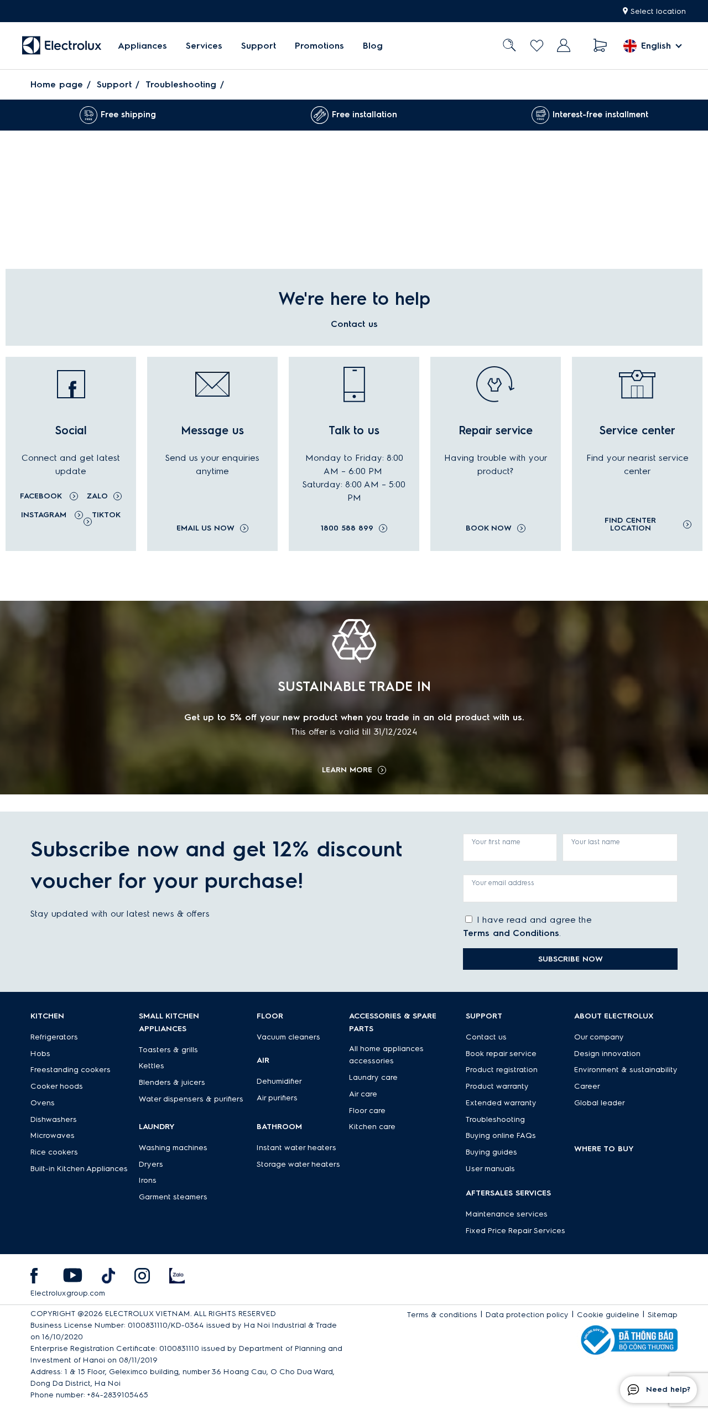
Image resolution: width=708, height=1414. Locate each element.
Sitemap (663, 1314)
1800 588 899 (347, 528)
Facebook (42, 496)
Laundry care (373, 1077)
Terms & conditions (442, 1314)
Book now (489, 528)
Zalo (97, 496)
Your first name (496, 842)
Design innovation (607, 1053)
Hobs (40, 1053)
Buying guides (491, 1152)
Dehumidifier (279, 1081)
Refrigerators (54, 1037)
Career (587, 1086)
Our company (599, 1037)
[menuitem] (142, 45)
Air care (363, 1094)
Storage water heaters (298, 1164)
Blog (373, 45)
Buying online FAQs (501, 1135)
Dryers (151, 1164)
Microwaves (52, 1135)
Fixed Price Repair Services (515, 1230)
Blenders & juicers (172, 1082)
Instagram (45, 514)
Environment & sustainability (626, 1069)
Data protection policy (527, 1314)
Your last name (595, 842)
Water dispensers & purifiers (191, 1099)
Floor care (367, 1110)
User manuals (490, 1168)
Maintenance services (507, 1214)
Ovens (42, 1103)
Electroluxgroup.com (67, 1293)
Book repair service (501, 1053)
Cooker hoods (56, 1086)
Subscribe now (570, 959)
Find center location (630, 524)
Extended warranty (501, 1103)
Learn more (347, 770)
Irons (148, 1180)
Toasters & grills (168, 1049)
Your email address (503, 882)
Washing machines (173, 1147)
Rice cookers (54, 1152)
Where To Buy (604, 1148)
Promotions (319, 45)
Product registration (502, 1069)
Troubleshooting (180, 84)
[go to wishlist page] (537, 46)
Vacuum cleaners (288, 1037)
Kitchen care (372, 1126)
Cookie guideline (608, 1314)
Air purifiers (277, 1098)
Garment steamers (173, 1197)
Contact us (486, 1037)
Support (258, 45)
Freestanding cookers (70, 1069)
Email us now (205, 528)
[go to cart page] (600, 46)
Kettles (151, 1065)
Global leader (599, 1103)
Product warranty (497, 1086)
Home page (56, 84)
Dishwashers (53, 1119)
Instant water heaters (296, 1147)
